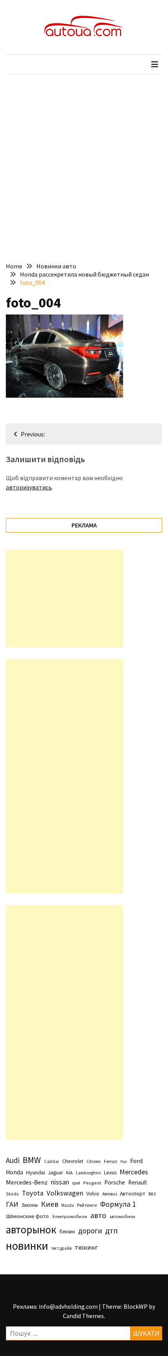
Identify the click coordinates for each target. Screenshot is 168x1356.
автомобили (122, 1216)
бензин (67, 1231)
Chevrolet (72, 1161)
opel (76, 1183)
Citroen (93, 1161)
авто (98, 1215)
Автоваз (109, 1194)
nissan (60, 1182)
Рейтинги (87, 1205)
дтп (111, 1230)
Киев (49, 1204)
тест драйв (61, 1248)
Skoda (12, 1194)
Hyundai (35, 1172)
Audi (13, 1160)
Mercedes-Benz (27, 1182)
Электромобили (69, 1216)
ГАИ (12, 1204)
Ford (136, 1161)
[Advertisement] (84, 163)
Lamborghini (88, 1173)
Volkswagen (64, 1192)
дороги (90, 1230)
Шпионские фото (27, 1216)
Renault (137, 1182)
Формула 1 (118, 1204)
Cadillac (51, 1161)
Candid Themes (83, 1316)
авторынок (31, 1229)
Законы (29, 1205)
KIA (69, 1173)
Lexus (110, 1172)
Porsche (114, 1182)
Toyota (32, 1192)
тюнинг (86, 1247)
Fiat (123, 1161)
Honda (14, 1172)
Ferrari (110, 1161)
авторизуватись (29, 487)
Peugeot (92, 1183)
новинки (27, 1245)
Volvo (92, 1193)
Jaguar (55, 1172)
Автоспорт (132, 1193)
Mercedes (134, 1171)
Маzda (67, 1205)
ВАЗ (151, 1194)
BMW (32, 1159)
